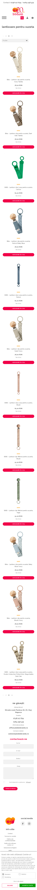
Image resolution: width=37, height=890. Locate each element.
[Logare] (27, 17)
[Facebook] (23, 823)
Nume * (18, 743)
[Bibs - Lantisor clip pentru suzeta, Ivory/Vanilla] (18, 60)
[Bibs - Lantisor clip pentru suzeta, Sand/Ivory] (18, 329)
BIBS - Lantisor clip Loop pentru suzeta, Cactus (18, 188)
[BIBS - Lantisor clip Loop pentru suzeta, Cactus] (18, 167)
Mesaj (18, 766)
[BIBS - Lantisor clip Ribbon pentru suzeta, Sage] (18, 490)
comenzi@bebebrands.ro (18, 734)
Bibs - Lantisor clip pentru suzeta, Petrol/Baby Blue (18, 242)
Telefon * (18, 758)
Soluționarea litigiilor (10, 847)
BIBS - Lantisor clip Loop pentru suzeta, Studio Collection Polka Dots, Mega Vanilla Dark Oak (18, 674)
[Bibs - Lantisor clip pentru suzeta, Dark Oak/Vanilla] (18, 113)
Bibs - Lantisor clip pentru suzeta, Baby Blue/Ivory (18, 565)
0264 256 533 (28, 3)
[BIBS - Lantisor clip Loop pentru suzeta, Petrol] (18, 275)
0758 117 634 (16, 3)
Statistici (23, 874)
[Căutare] (22, 17)
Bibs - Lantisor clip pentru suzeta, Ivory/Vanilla (18, 81)
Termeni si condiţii (10, 836)
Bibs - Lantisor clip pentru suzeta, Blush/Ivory (18, 619)
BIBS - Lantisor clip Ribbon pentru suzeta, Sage (18, 511)
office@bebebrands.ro (18, 728)
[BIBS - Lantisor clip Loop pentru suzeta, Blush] (18, 383)
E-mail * (18, 750)
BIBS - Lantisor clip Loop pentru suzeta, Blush (18, 404)
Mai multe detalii (18, 881)
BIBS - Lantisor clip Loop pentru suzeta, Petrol (18, 296)
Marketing (8, 877)
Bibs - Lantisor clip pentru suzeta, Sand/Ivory (18, 350)
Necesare (7, 874)
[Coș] (33, 17)
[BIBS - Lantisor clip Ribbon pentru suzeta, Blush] (18, 437)
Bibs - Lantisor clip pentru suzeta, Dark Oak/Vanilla (18, 134)
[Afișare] (28, 782)
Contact (10, 833)
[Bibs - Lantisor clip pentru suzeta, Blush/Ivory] (18, 598)
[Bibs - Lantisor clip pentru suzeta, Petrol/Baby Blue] (18, 221)
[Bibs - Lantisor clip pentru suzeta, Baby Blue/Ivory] (18, 544)
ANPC (10, 850)
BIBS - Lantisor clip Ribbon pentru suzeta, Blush (18, 458)
